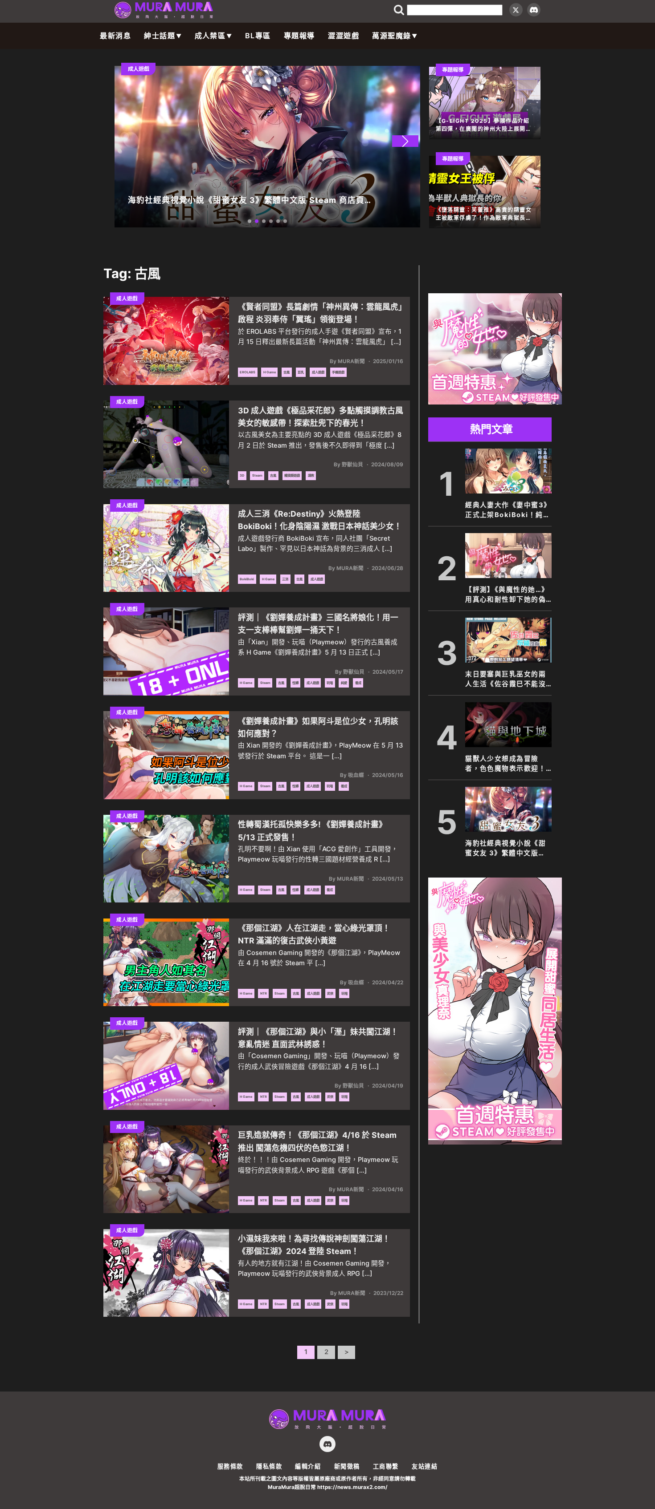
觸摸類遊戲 (292, 475)
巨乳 (301, 372)
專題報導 (299, 35)
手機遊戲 (338, 372)
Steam (257, 475)
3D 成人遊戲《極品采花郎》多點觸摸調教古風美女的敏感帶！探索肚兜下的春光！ (320, 417)
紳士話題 (159, 35)
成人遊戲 (318, 372)
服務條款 (230, 1466)
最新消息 (115, 35)
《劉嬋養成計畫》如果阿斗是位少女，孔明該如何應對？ (318, 727)
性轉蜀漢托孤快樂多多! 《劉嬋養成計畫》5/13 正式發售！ (312, 830)
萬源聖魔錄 (391, 35)
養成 (358, 683)
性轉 (295, 683)
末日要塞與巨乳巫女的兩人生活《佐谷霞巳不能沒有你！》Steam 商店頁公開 (507, 679)
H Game (269, 372)
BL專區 (258, 35)
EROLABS (247, 372)
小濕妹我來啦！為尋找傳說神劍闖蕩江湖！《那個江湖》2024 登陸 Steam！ (314, 1245)
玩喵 (330, 683)
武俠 (330, 993)
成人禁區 (210, 35)
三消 (285, 579)
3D (242, 475)
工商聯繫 (386, 1466)
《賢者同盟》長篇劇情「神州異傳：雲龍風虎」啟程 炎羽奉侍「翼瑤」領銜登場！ (320, 313)
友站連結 (425, 1466)
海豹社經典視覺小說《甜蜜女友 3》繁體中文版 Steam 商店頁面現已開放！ (505, 848)
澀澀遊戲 (343, 35)
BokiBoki (247, 579)
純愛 (344, 683)
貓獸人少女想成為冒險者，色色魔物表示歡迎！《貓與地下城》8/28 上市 (508, 764)
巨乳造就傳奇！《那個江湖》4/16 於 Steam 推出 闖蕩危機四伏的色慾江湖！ (317, 1141)
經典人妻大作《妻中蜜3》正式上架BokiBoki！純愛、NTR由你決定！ (508, 510)
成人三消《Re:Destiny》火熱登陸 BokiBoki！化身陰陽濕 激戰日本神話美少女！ (320, 520)
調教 (311, 475)
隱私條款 (269, 1466)
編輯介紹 (308, 1466)
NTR (263, 993)
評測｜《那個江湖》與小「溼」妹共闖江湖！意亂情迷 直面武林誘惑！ (318, 1038)
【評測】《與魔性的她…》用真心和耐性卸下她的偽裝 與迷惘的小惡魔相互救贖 (507, 595)
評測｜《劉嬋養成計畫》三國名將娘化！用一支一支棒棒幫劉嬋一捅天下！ (318, 624)
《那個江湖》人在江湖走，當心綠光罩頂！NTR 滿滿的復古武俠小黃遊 (314, 934)
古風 (286, 372)
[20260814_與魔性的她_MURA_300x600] (495, 1141)
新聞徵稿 (347, 1466)
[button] (405, 141)
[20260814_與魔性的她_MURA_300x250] (495, 401)
